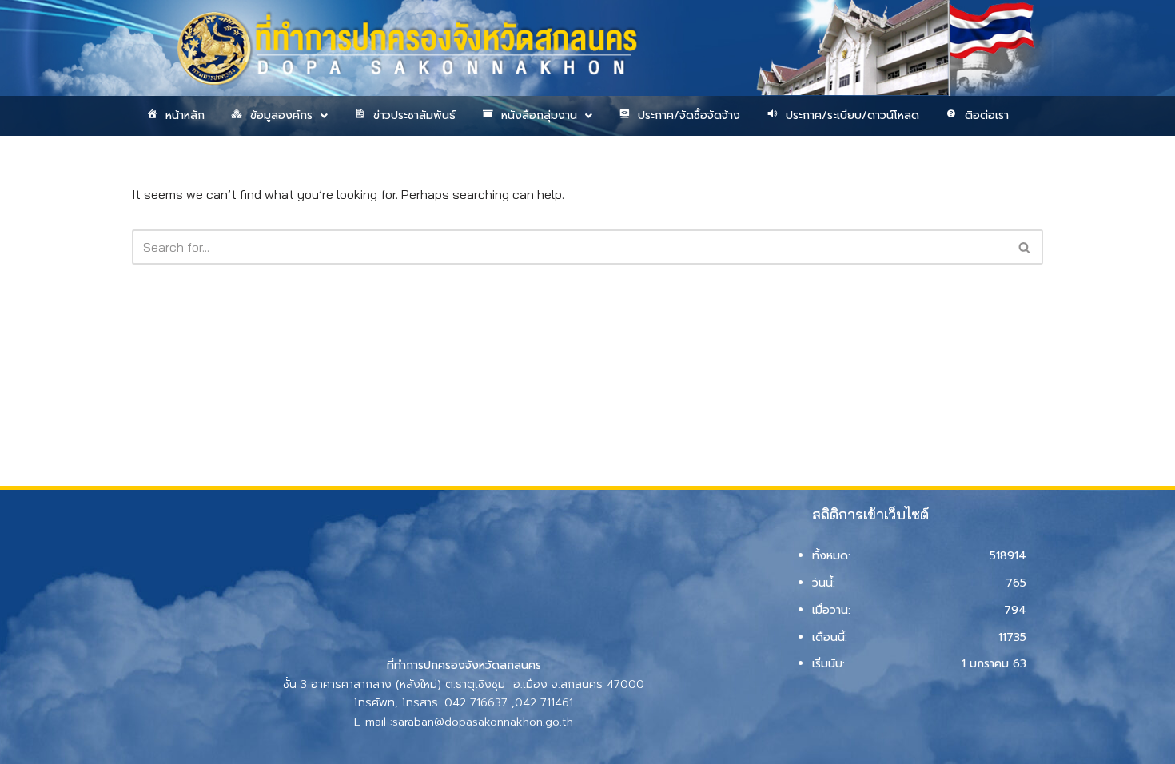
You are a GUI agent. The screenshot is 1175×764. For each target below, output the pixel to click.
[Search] (1025, 247)
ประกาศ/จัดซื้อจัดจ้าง (689, 115)
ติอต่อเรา (987, 115)
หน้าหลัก (185, 115)
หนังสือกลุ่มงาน (539, 115)
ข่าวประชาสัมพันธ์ (414, 115)
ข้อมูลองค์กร (281, 115)
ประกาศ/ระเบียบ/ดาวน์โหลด (852, 115)
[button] (278, 116)
